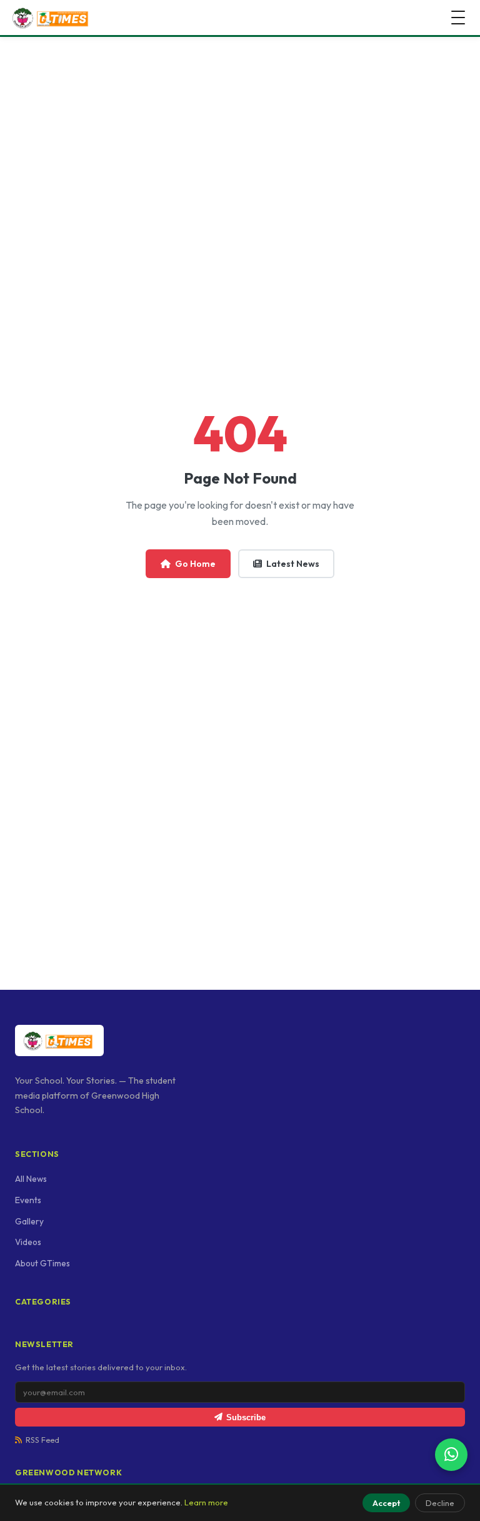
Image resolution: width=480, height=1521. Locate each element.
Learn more (206, 1502)
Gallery (29, 1221)
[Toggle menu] (458, 17)
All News (31, 1178)
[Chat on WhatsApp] (451, 1454)
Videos (28, 1242)
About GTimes (42, 1263)
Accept (386, 1503)
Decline (440, 1503)
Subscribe (246, 1417)
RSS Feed (42, 1440)
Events (28, 1200)
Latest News (292, 563)
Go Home (195, 563)
